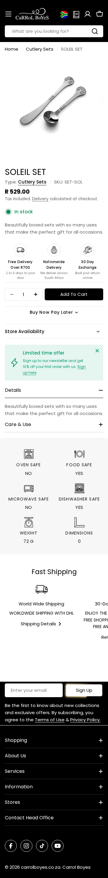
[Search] (94, 31)
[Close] (97, 350)
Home (11, 49)
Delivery (40, 199)
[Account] (87, 14)
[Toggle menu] (8, 14)
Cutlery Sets (39, 49)
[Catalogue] (76, 14)
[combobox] (54, 31)
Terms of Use (49, 720)
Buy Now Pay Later (51, 312)
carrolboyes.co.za (40, 867)
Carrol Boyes (76, 867)
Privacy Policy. (85, 720)
